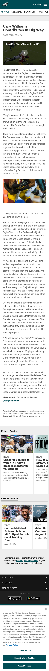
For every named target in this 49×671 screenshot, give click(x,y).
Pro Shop (37, 4)
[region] (24, 638)
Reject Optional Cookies (24, 658)
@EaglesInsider (10, 400)
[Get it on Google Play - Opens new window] (33, 599)
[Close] (46, 609)
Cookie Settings (24, 650)
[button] (24, 53)
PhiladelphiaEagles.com (27, 560)
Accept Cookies (24, 666)
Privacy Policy (12, 645)
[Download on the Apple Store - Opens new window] (15, 598)
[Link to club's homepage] (5, 3)
